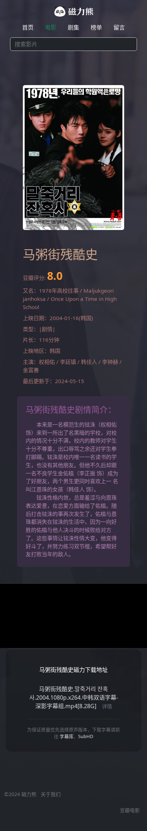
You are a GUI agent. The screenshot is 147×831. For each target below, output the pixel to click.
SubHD (85, 736)
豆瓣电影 (130, 810)
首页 (28, 27)
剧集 (73, 27)
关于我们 (51, 794)
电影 (50, 27)
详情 (107, 706)
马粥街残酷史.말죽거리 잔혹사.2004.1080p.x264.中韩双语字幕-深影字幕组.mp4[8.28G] (73, 697)
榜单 (96, 27)
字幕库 (67, 736)
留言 (119, 27)
